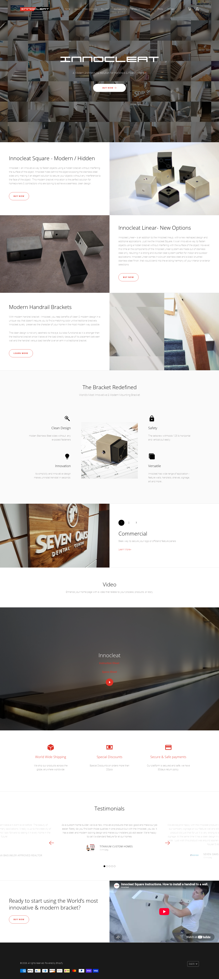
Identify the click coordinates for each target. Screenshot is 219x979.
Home (67, 9)
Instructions (148, 9)
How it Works (91, 9)
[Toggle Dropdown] (126, 9)
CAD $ (191, 964)
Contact (171, 9)
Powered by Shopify (54, 963)
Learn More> (124, 549)
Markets (134, 9)
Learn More (21, 353)
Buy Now (105, 9)
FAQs (160, 9)
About (77, 9)
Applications (119, 9)
